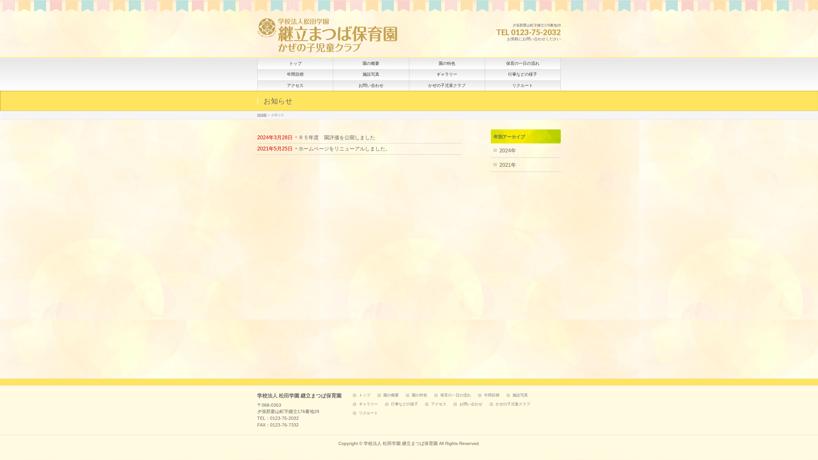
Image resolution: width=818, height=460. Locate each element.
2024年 (507, 150)
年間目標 (491, 395)
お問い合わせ (470, 404)
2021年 (507, 165)
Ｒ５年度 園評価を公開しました (336, 137)
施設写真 (520, 395)
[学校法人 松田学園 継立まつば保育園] (327, 45)
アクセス (438, 404)
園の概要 (391, 395)
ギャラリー (368, 404)
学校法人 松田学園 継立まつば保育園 (401, 443)
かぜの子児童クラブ (513, 404)
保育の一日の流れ (455, 395)
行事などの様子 (404, 404)
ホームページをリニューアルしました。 (344, 148)
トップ (364, 395)
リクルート (368, 413)
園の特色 (419, 395)
